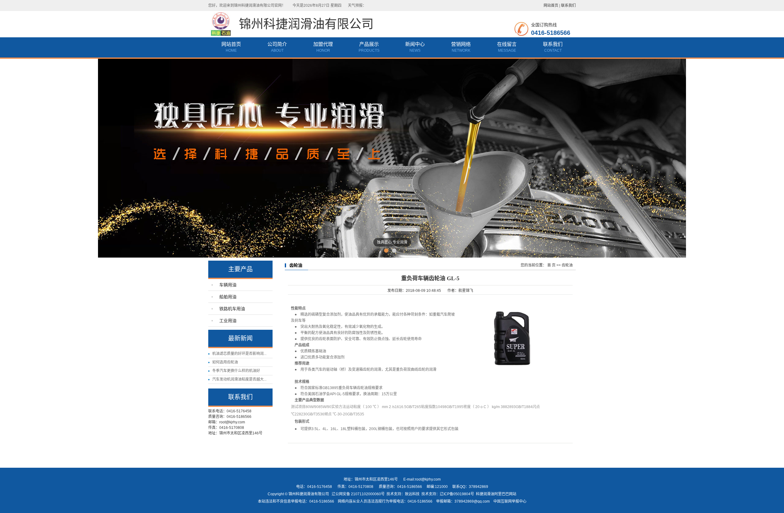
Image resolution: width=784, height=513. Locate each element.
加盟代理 (323, 44)
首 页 (551, 265)
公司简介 (277, 44)
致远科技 (412, 494)
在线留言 (507, 44)
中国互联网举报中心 (509, 501)
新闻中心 (415, 44)
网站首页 (551, 5)
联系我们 (568, 5)
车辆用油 (227, 284)
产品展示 (369, 44)
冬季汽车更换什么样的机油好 (236, 371)
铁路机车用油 (232, 308)
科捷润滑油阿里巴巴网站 (496, 494)
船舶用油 (227, 296)
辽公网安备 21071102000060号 (358, 494)
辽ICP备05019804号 (457, 494)
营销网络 (461, 44)
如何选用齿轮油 (225, 362)
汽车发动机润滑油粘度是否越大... (239, 379)
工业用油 (227, 320)
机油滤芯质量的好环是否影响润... (239, 353)
